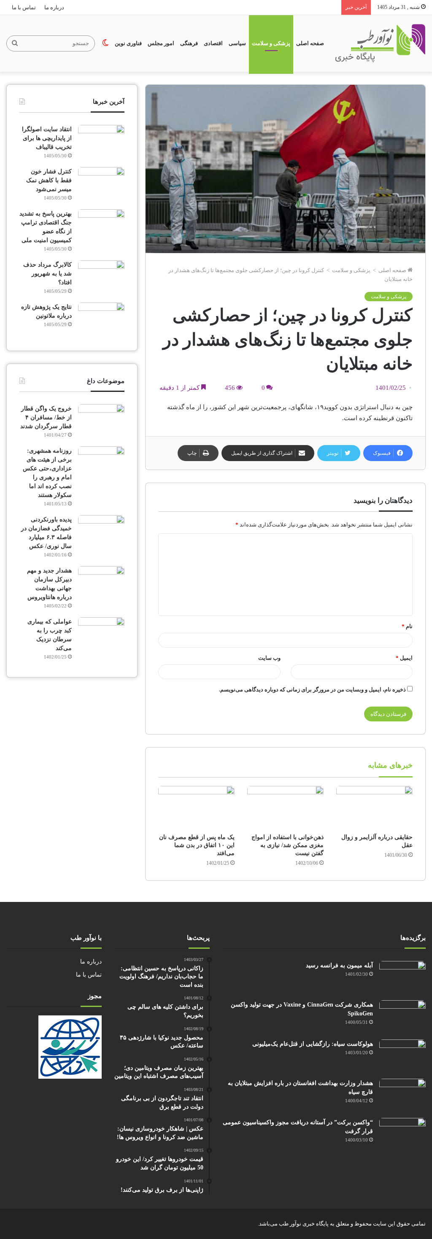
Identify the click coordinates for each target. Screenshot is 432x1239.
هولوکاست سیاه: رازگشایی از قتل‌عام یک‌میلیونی (312, 1044)
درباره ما (54, 7)
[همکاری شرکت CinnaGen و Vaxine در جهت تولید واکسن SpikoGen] (402, 1016)
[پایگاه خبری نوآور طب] (380, 43)
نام (407, 626)
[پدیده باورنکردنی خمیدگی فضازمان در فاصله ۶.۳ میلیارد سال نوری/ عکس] (101, 531)
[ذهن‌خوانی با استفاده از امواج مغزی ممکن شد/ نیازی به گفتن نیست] (285, 807)
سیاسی (237, 43)
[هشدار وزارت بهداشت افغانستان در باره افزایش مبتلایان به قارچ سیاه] (402, 1094)
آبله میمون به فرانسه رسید (339, 965)
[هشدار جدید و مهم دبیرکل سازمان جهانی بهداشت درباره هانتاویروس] (101, 582)
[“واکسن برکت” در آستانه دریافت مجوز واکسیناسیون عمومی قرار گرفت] (402, 1134)
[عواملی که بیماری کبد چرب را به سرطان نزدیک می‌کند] (101, 633)
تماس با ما (24, 7)
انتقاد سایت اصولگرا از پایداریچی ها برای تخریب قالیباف (47, 138)
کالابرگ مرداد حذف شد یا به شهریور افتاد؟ (47, 274)
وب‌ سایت (269, 658)
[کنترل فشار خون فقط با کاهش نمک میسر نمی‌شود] (101, 183)
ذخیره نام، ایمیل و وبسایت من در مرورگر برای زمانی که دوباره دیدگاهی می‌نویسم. (312, 689)
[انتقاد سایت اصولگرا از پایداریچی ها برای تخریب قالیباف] (101, 141)
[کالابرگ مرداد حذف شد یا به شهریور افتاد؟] (101, 276)
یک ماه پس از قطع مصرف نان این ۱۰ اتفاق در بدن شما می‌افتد (197, 845)
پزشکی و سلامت (271, 43)
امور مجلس (161, 43)
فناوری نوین (128, 43)
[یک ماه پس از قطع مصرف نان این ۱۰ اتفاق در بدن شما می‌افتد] (196, 807)
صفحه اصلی (310, 43)
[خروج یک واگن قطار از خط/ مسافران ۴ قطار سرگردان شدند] (101, 420)
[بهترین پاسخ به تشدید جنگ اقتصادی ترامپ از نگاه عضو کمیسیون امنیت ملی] (101, 225)
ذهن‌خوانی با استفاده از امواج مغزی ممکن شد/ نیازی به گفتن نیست (287, 845)
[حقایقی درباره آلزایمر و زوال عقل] (374, 807)
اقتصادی (213, 43)
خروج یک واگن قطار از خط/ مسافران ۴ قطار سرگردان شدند (46, 417)
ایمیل (404, 658)
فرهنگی (189, 43)
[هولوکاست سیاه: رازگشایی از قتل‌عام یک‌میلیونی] (402, 1055)
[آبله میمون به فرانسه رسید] (402, 977)
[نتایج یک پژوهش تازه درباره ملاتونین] (101, 318)
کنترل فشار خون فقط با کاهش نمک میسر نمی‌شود (49, 180)
